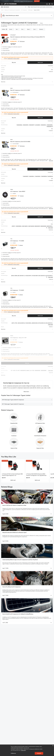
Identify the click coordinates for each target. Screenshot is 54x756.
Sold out (27, 363)
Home (2, 10)
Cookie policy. (23, 750)
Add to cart (12, 480)
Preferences (13, 753)
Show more (26, 391)
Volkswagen (30, 10)
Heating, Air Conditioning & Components (12, 10)
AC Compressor (24, 10)
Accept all (39, 753)
